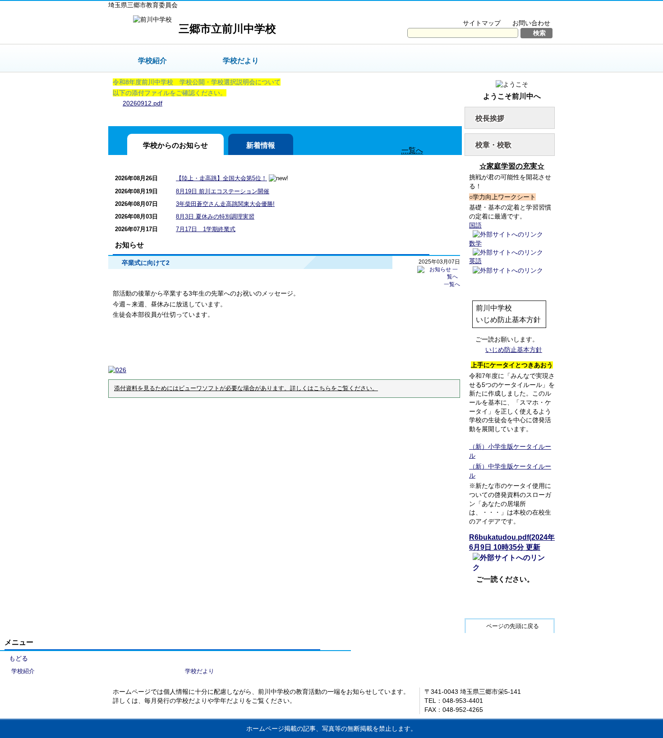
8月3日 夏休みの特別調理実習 (215, 216)
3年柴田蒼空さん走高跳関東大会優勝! (225, 203)
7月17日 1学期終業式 (205, 229)
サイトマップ (482, 23)
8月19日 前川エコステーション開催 (222, 191)
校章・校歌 (493, 145)
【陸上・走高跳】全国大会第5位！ (221, 178)
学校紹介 (152, 60)
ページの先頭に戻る (512, 626)
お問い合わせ (531, 23)
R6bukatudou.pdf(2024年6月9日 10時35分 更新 (512, 542)
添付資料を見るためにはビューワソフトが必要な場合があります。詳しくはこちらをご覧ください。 (246, 388)
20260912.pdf (142, 103)
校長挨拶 (489, 118)
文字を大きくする (463, 11)
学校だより (241, 60)
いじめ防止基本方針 (513, 349)
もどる (18, 658)
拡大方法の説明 (525, 11)
